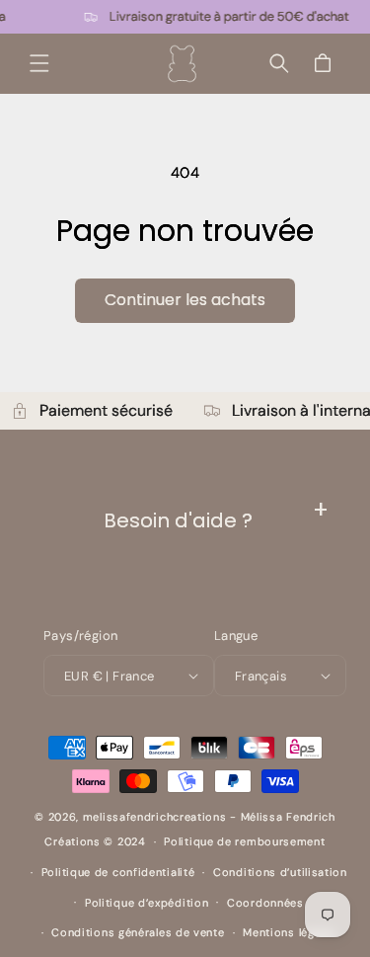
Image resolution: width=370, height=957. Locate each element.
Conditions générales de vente (137, 932)
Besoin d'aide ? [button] (178, 520)
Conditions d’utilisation (280, 872)
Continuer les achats (185, 299)
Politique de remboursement (244, 841)
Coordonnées (265, 903)
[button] (39, 63)
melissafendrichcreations (155, 817)
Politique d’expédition (146, 903)
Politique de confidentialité (118, 872)
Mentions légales (289, 932)
